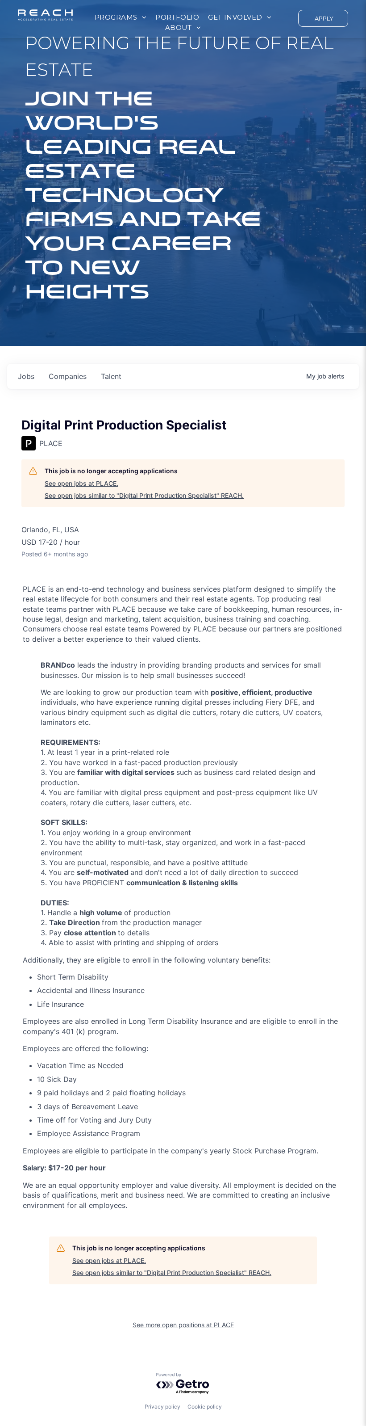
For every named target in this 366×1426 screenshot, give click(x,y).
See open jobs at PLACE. (81, 483)
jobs (26, 376)
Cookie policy (204, 1406)
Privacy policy (162, 1406)
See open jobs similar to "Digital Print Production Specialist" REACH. (144, 495)
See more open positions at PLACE (183, 1325)
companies (68, 376)
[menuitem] (120, 18)
